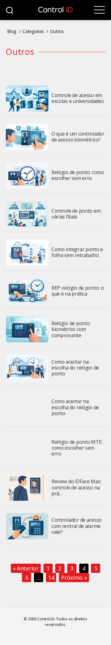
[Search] (9, 10)
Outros (57, 31)
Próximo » (74, 577)
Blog (11, 31)
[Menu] (99, 10)
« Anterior (26, 568)
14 (51, 577)
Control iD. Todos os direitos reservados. (62, 621)
